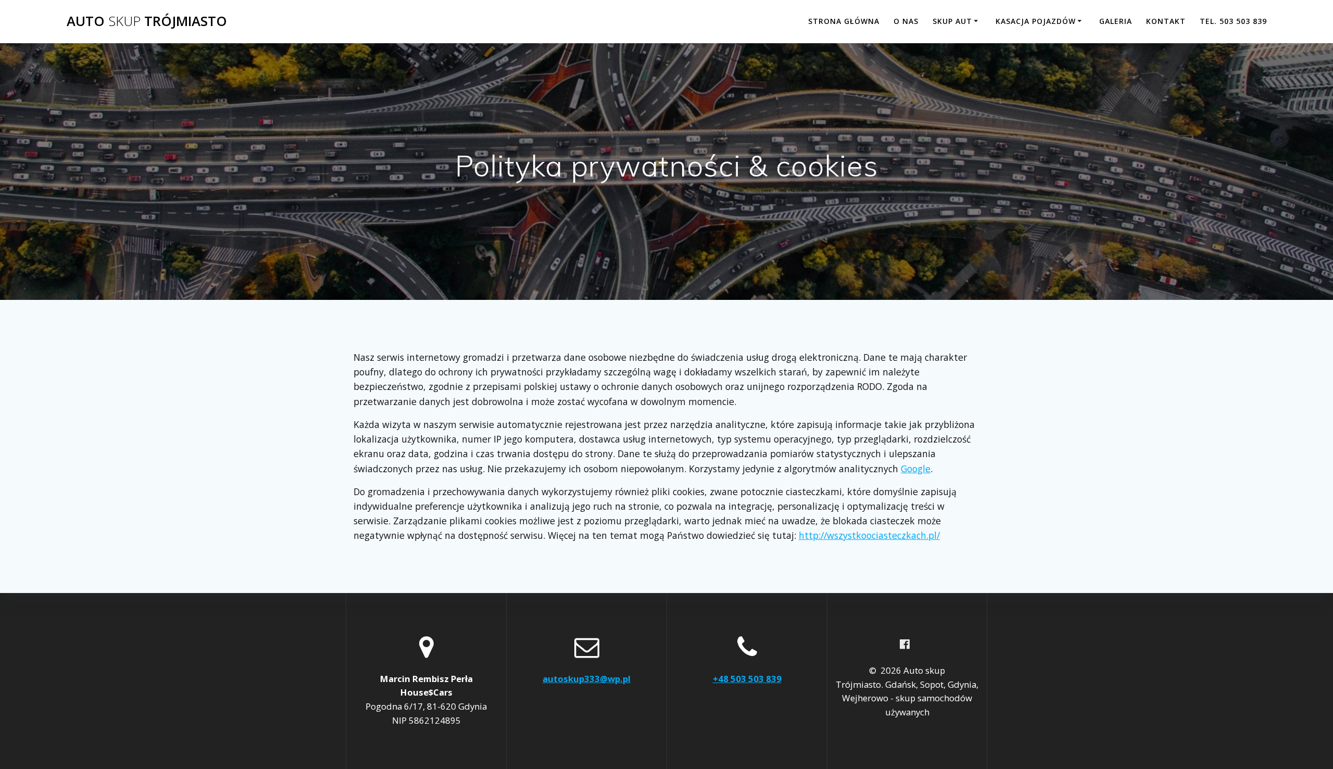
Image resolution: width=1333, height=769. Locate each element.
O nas (906, 21)
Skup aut (952, 21)
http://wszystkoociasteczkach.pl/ (869, 535)
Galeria (1115, 21)
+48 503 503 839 (747, 679)
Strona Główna (843, 21)
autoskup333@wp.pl (587, 679)
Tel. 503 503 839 (1233, 21)
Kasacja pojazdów (1036, 21)
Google (915, 468)
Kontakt (1166, 21)
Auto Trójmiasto (147, 21)
